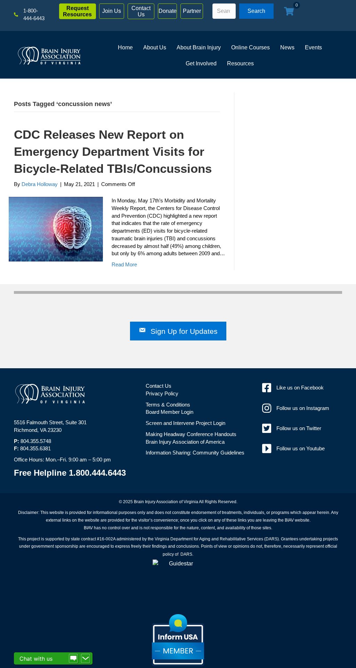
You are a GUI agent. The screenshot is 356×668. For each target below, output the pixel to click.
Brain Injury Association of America (185, 442)
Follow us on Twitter (298, 428)
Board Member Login (169, 412)
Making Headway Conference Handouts (191, 434)
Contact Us (158, 386)
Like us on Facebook (300, 388)
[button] (77, 11)
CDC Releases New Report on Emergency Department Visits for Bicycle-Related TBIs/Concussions (113, 151)
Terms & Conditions (168, 405)
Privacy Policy (162, 393)
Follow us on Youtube (300, 448)
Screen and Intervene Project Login (185, 423)
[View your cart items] (289, 12)
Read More (124, 264)
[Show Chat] (73, 658)
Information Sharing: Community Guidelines (195, 453)
